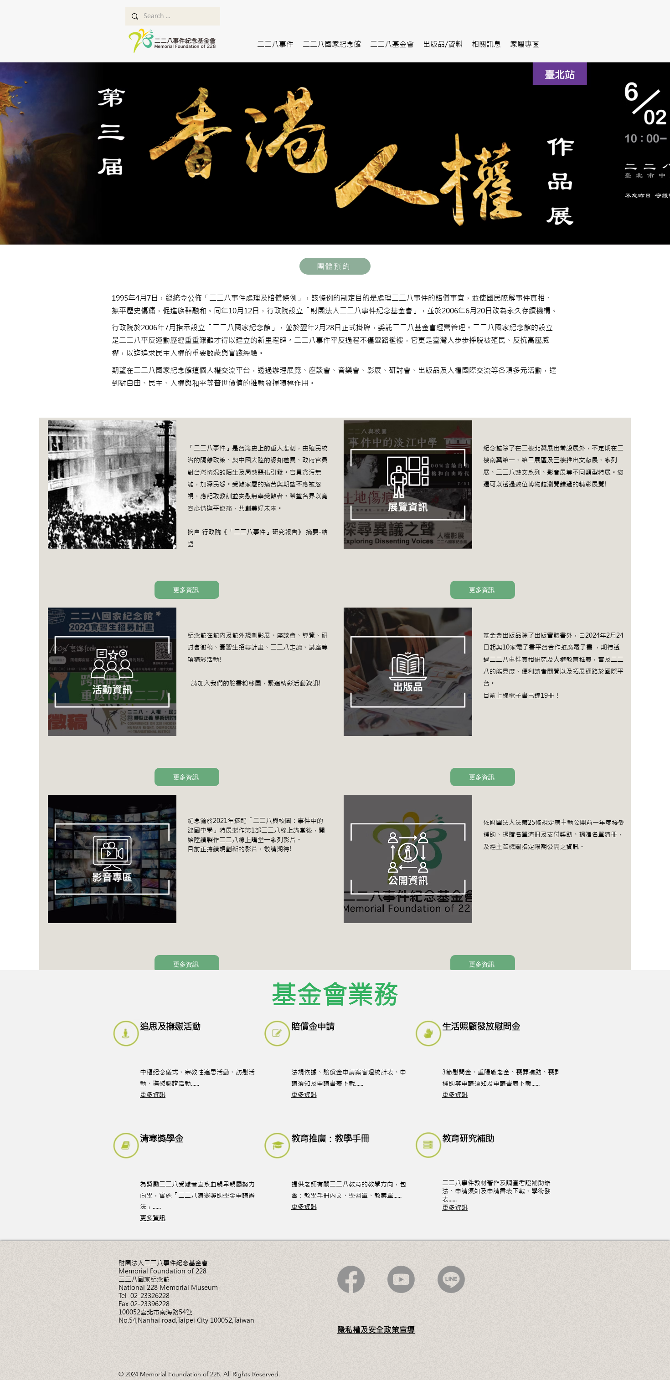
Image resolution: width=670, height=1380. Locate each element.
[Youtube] (401, 1279)
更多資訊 (152, 1094)
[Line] (451, 1279)
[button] (275, 44)
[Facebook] (351, 1279)
